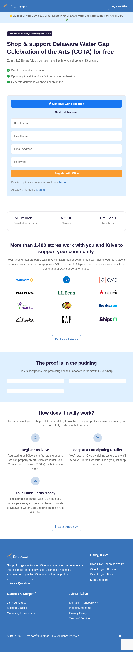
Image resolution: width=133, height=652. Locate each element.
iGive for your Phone (102, 574)
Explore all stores (66, 339)
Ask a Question (20, 583)
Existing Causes (17, 607)
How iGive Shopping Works (107, 563)
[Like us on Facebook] (125, 636)
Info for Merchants (80, 607)
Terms (62, 182)
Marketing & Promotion (21, 613)
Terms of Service (79, 618)
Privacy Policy (78, 613)
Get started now (68, 526)
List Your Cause (16, 602)
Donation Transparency (83, 602)
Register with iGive (66, 173)
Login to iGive (119, 6)
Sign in (40, 189)
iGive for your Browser (103, 569)
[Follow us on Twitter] (120, 636)
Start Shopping (99, 579)
